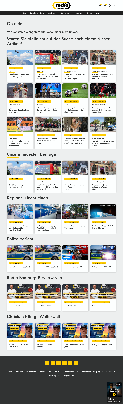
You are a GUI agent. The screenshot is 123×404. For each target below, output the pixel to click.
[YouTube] (19, 5)
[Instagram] (16, 5)
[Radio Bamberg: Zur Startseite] (61, 5)
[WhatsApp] (9, 5)
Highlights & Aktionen (36, 13)
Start (24, 13)
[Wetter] (110, 5)
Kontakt (97, 13)
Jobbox (89, 13)
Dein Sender (65, 13)
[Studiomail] (23, 5)
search (115, 5)
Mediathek (78, 13)
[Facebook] (12, 5)
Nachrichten (51, 13)
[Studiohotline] (27, 5)
